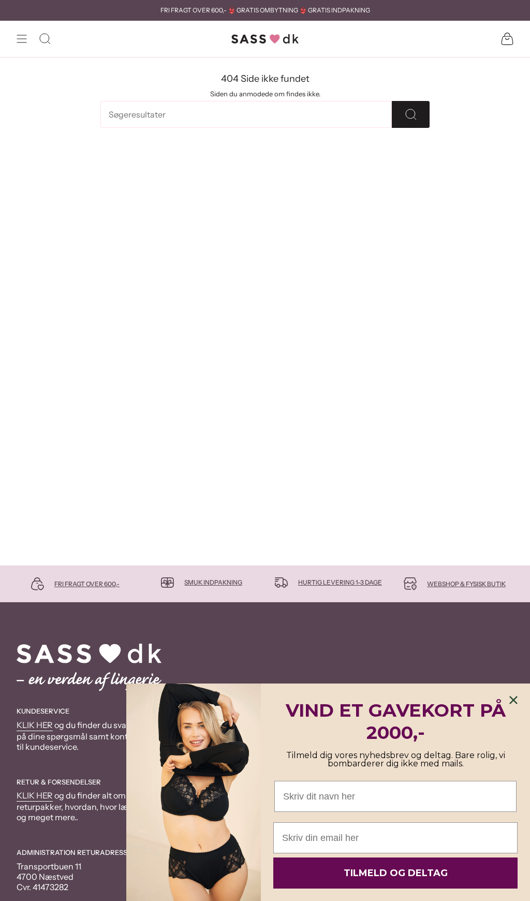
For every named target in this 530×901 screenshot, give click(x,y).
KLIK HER (35, 725)
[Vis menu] (21, 39)
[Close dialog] (513, 700)
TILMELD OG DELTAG (396, 873)
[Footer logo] (89, 667)
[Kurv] (507, 39)
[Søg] (411, 114)
